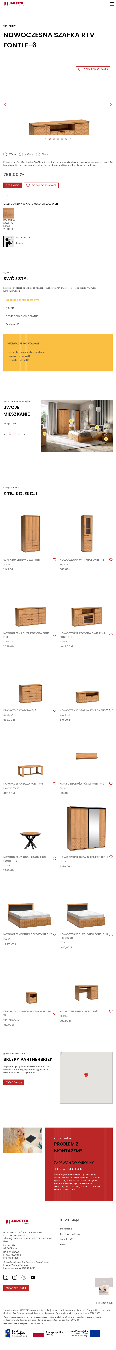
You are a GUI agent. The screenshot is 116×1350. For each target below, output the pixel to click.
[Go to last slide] (5, 105)
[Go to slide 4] (62, 139)
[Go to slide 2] (54, 139)
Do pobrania (66, 1228)
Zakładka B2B (66, 1239)
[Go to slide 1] (50, 139)
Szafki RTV (9, 25)
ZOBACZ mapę (14, 1082)
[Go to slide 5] (66, 139)
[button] (112, 4)
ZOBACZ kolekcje (16, 1288)
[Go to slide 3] (58, 139)
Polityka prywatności (70, 1234)
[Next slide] (110, 105)
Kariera (63, 1244)
